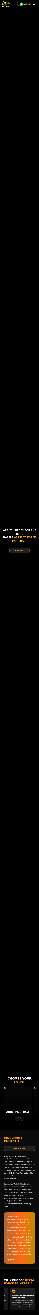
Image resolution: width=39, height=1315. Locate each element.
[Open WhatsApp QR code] (21, 4)
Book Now (27, 4)
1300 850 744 (17, 4)
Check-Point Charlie (18, 1201)
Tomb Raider (11, 1192)
